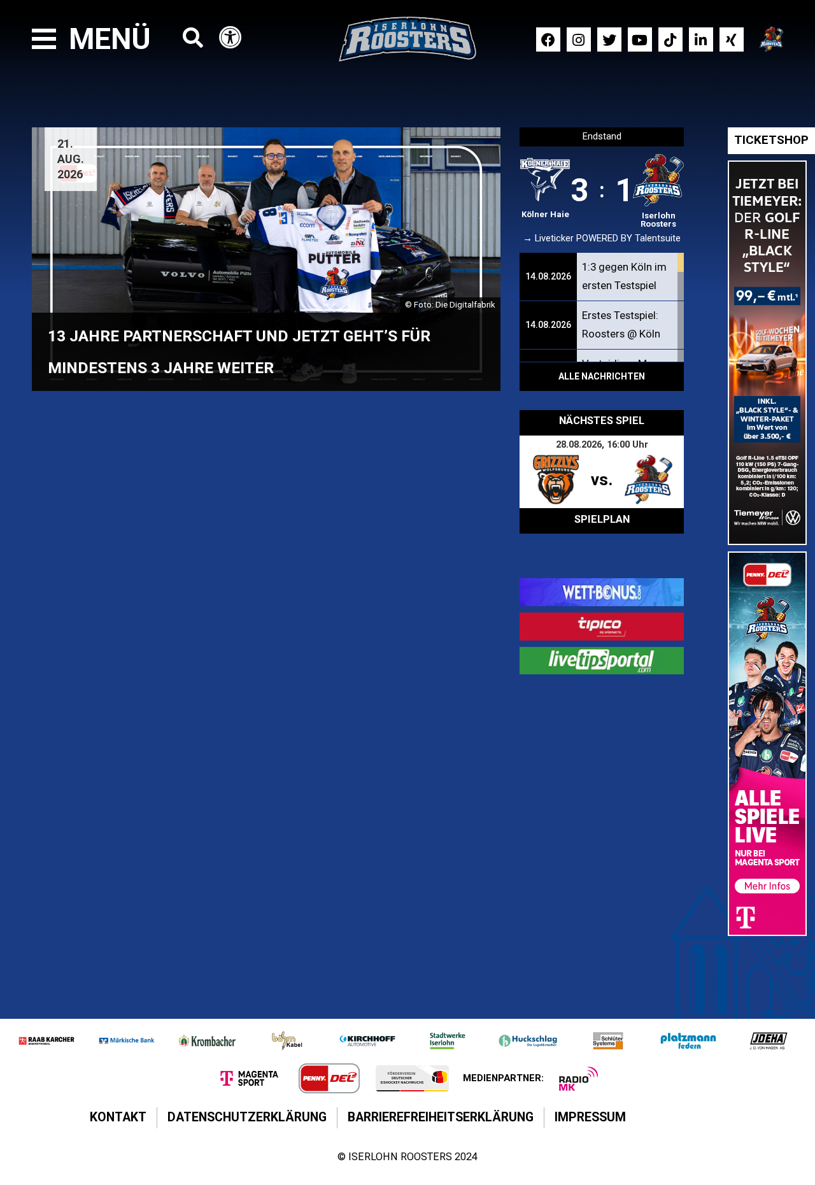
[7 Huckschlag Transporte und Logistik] (527, 1041)
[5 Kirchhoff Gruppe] (367, 1041)
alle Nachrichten (601, 376)
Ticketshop (771, 140)
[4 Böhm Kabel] (287, 1041)
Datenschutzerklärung (247, 1117)
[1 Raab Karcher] (46, 1041)
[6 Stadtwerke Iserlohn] (447, 1041)
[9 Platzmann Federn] (688, 1041)
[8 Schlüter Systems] (608, 1041)
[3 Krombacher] (206, 1041)
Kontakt (118, 1117)
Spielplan (602, 519)
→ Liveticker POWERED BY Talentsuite (602, 238)
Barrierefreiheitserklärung (441, 1117)
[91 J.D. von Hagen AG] (768, 1041)
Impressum (590, 1117)
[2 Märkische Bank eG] (126, 1041)
